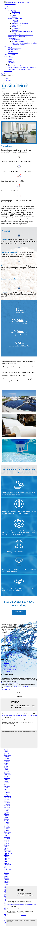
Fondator (10, 59)
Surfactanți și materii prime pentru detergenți (21, 35)
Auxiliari (14, 17)
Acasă (6, 7)
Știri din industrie (13, 49)
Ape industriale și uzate (15, 18)
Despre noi (7, 56)
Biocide (14, 26)
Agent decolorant (17, 25)
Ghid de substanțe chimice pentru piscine (20, 66)
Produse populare (6, 686)
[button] (19, 612)
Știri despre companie (14, 48)
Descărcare (11, 62)
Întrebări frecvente (9, 54)
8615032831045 (9, 654)
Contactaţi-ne (8, 71)
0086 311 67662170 (10, 652)
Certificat (10, 61)
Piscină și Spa (12, 10)
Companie (11, 58)
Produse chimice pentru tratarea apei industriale (22, 67)
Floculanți (15, 20)
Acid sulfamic (16, 40)
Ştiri (5, 46)
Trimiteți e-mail (5, 689)
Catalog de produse (10, 669)
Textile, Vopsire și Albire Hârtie (17, 36)
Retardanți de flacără (18, 41)
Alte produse (12, 38)
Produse (6, 8)
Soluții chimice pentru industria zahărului (20, 69)
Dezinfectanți (16, 12)
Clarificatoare (16, 13)
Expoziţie (11, 51)
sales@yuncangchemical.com (13, 656)
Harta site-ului (16, 686)
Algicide (14, 15)
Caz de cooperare (13, 53)
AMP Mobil (24, 686)
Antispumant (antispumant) (20, 23)
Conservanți (15, 30)
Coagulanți (15, 21)
